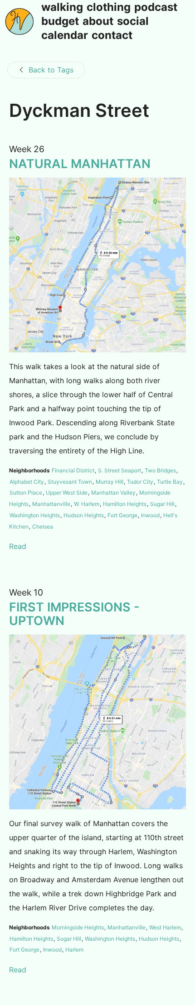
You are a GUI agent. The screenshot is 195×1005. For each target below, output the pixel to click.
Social (133, 22)
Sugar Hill (162, 503)
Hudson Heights (83, 515)
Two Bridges (160, 470)
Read (17, 546)
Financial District (73, 470)
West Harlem (165, 927)
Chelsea (42, 526)
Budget (60, 22)
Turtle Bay (170, 481)
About (98, 22)
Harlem (74, 949)
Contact (112, 36)
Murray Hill (109, 481)
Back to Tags (51, 69)
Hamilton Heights (124, 503)
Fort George (122, 515)
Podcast (155, 8)
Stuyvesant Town (70, 481)
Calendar (64, 36)
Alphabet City (27, 481)
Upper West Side (67, 492)
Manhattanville (51, 503)
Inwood (150, 515)
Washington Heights (35, 515)
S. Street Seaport (119, 470)
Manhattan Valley (113, 492)
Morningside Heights (78, 927)
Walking (62, 8)
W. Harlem (86, 503)
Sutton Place (26, 492)
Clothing (109, 8)
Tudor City (140, 481)
